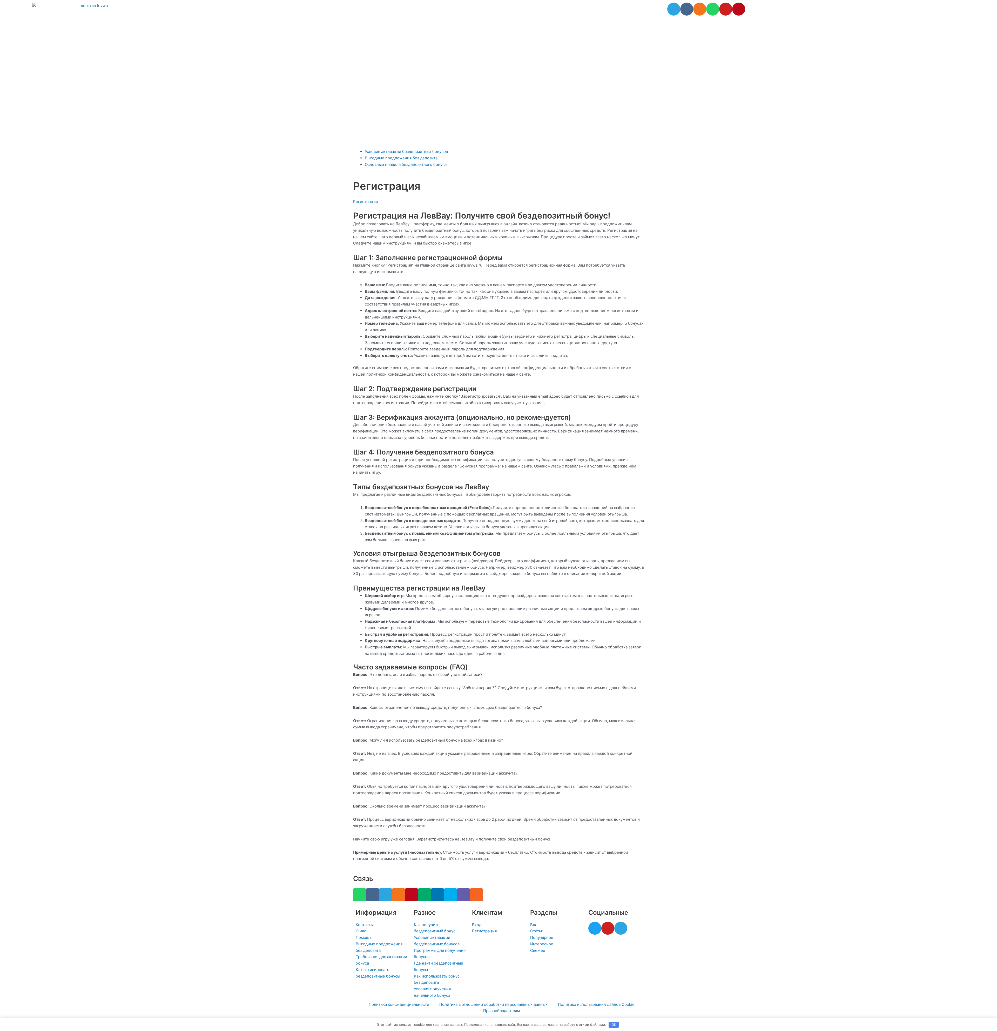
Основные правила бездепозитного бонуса (406, 164)
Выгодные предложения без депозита (401, 157)
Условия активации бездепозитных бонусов (406, 151)
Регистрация (365, 201)
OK (613, 1024)
